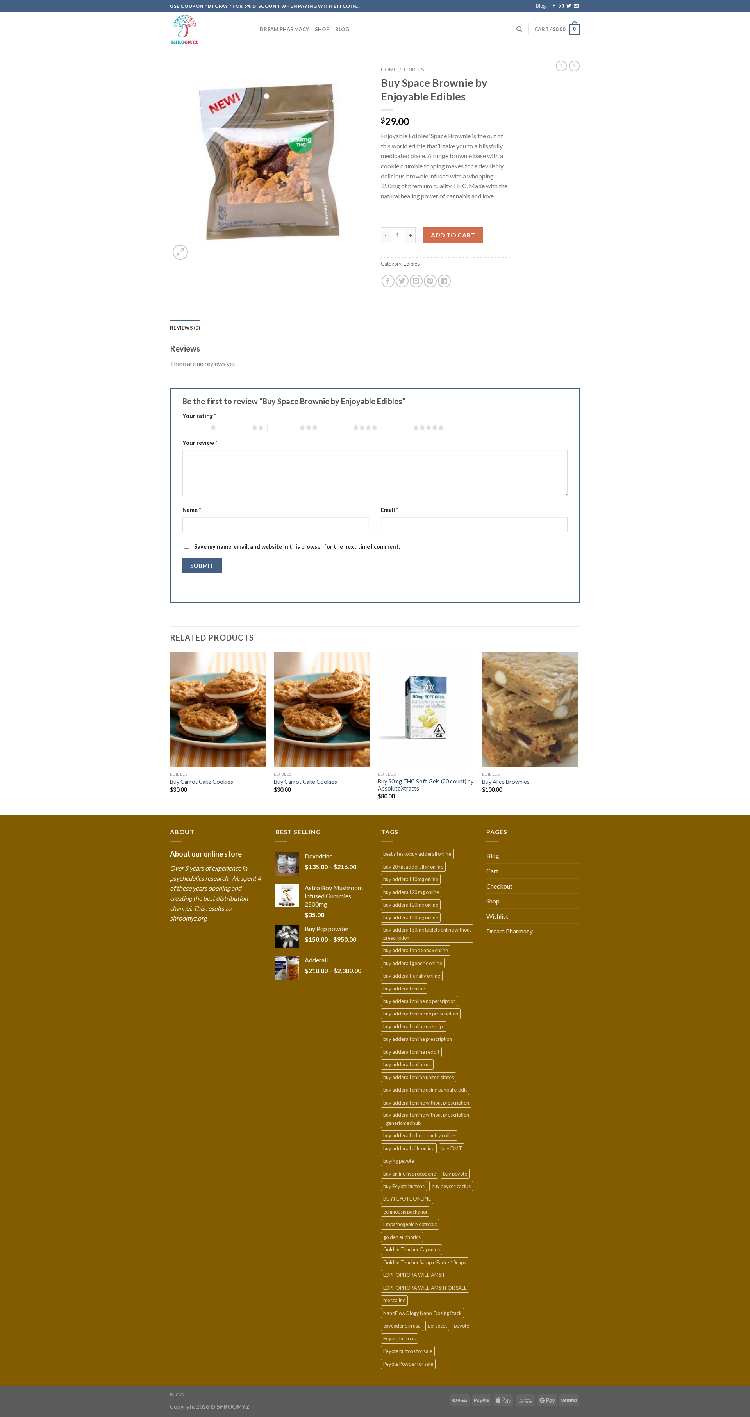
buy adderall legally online (411, 976)
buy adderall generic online (412, 963)
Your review (199, 442)
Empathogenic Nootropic (410, 1224)
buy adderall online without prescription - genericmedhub (426, 1119)
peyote (461, 1325)
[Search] (519, 29)
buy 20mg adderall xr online (413, 867)
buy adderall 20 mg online (411, 892)
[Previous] (170, 732)
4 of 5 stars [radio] (337, 427)
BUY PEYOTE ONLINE (407, 1199)
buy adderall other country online (419, 1135)
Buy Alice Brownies (506, 781)
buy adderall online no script (413, 1026)
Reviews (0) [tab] (185, 328)
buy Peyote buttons (404, 1186)
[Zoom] (180, 252)
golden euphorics (402, 1237)
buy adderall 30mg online (410, 917)
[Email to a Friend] (416, 281)
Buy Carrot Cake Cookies (201, 781)
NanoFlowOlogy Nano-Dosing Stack (422, 1313)
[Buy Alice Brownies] (530, 709)
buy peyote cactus (451, 1186)
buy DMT (451, 1148)
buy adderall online (404, 988)
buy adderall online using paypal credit (425, 1090)
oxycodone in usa (402, 1325)
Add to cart (453, 235)
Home (388, 69)
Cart (492, 870)
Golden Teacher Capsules (411, 1249)
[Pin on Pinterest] (430, 281)
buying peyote (398, 1161)
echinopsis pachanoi (405, 1211)
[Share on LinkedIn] (444, 281)
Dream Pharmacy (284, 29)
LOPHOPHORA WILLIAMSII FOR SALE (425, 1288)
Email (389, 510)
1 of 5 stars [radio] (194, 427)
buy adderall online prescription (417, 1039)
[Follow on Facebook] (554, 6)
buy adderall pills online (408, 1148)
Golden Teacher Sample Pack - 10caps (424, 1262)
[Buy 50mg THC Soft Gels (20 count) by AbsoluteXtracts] (426, 709)
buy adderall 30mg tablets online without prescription (427, 933)
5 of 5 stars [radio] (397, 427)
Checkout (499, 886)
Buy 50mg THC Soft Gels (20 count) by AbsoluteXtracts (425, 785)
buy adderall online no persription (419, 1001)
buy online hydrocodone (409, 1174)
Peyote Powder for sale (408, 1364)
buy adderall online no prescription (420, 1013)
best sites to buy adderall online (417, 854)
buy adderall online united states (418, 1077)
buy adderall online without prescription (426, 1102)
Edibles (414, 69)
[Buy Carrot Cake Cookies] (218, 709)
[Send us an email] (576, 6)
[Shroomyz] (209, 29)
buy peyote (455, 1174)
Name (191, 510)
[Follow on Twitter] (568, 6)
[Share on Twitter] (402, 281)
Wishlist (497, 916)
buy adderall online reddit (411, 1052)
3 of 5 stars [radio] (283, 427)
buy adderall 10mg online (410, 879)
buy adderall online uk (407, 1064)
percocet (437, 1325)
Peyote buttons (399, 1338)
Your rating (199, 415)
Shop (322, 29)
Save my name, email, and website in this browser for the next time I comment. (297, 546)
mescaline (394, 1300)
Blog (541, 6)
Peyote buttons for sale (407, 1351)
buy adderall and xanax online (415, 950)
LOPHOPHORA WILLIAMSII (413, 1275)
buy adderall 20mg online (410, 904)
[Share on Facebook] (388, 281)
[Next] (578, 732)
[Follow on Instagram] (561, 6)
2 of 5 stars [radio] (236, 427)
